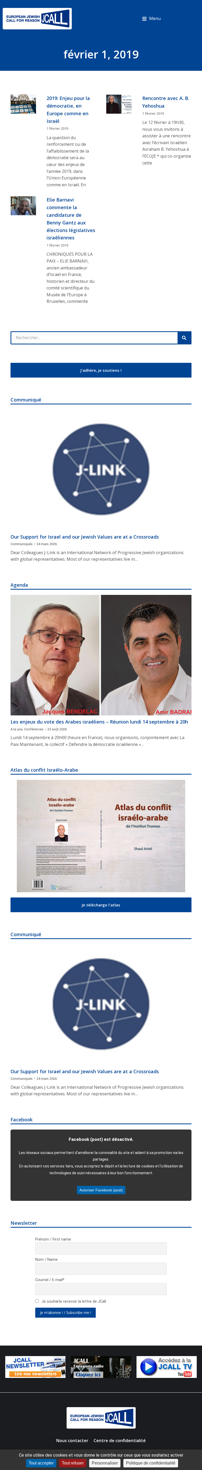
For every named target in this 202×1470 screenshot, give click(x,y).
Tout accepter (41, 1463)
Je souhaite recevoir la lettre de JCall (73, 1301)
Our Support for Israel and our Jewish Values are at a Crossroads (85, 537)
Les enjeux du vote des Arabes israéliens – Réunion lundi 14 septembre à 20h (99, 722)
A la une (16, 729)
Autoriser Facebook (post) (101, 1190)
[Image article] (101, 470)
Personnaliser (105, 1463)
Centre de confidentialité (120, 1440)
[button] (151, 18)
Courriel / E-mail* (49, 1280)
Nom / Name (46, 1259)
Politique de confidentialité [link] (150, 1463)
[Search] (184, 338)
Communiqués (22, 544)
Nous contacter (72, 1440)
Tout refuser (73, 1463)
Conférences (33, 729)
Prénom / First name (53, 1239)
